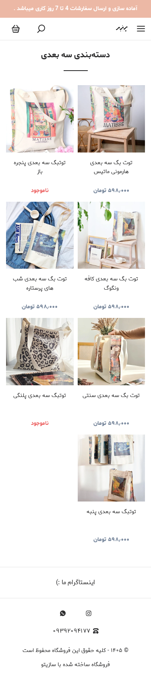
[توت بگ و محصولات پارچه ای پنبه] (122, 29)
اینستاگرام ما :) (75, 582)
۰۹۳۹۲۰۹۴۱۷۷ (71, 631)
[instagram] (88, 613)
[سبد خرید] (15, 29)
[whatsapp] (63, 613)
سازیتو (48, 664)
